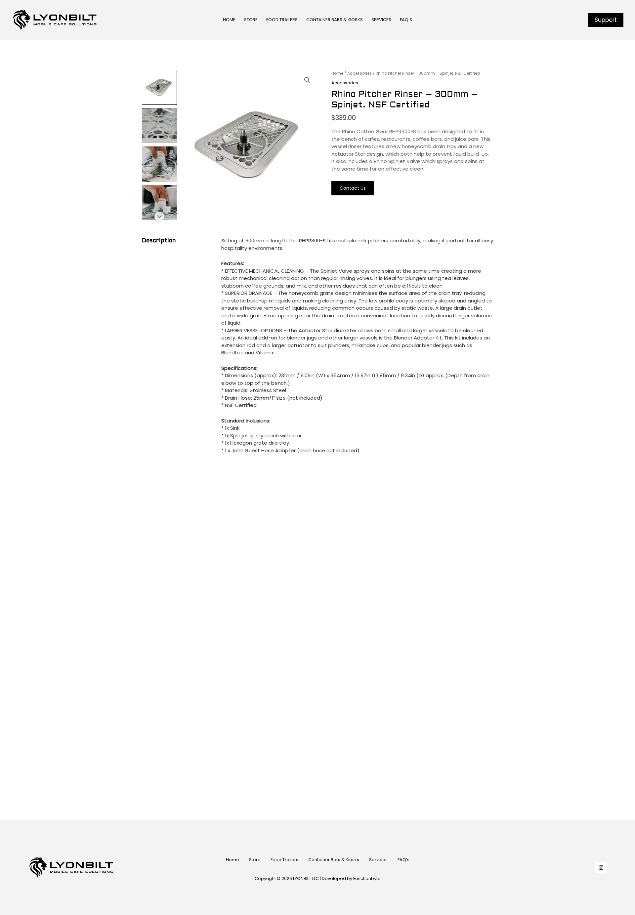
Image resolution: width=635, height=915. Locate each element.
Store (255, 859)
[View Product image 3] (159, 164)
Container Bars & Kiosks (333, 859)
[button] (605, 20)
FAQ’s (403, 859)
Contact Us (353, 188)
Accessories (359, 73)
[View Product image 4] (159, 202)
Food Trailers (284, 859)
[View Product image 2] (159, 125)
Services (378, 859)
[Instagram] (601, 867)
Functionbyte (367, 878)
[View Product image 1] (159, 87)
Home (337, 73)
